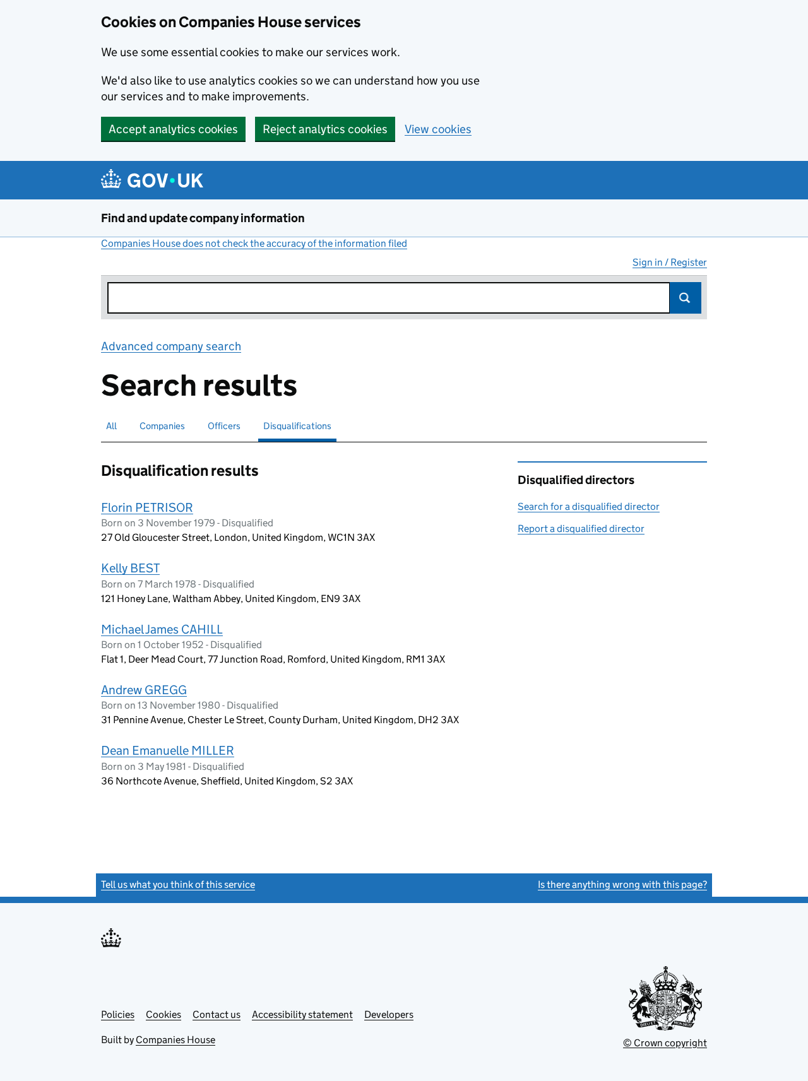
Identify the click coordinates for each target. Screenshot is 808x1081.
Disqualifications (297, 426)
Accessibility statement (302, 1014)
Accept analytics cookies (173, 129)
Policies (117, 1014)
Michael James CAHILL (162, 629)
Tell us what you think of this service (178, 884)
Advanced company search (171, 346)
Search (685, 298)
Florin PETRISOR (147, 507)
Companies (162, 426)
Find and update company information (203, 218)
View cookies (438, 129)
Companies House (175, 1040)
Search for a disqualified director (589, 506)
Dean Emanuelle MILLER (167, 750)
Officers (224, 426)
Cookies (163, 1014)
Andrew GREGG (144, 689)
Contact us (217, 1014)
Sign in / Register (670, 262)
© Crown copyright (665, 1043)
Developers (388, 1014)
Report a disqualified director (581, 529)
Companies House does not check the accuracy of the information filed (254, 243)
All (111, 426)
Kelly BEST (130, 568)
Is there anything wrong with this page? (622, 884)
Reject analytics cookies (325, 129)
